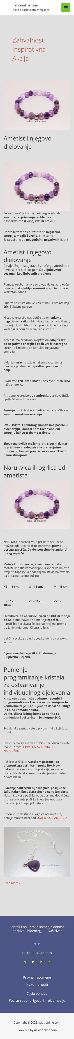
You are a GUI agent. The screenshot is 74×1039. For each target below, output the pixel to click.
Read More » (12, 883)
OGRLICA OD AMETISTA (52, 818)
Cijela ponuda (37, 993)
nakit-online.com (25, 5)
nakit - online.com (37, 952)
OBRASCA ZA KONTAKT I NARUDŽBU (29, 749)
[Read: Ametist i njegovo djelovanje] (37, 105)
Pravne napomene (37, 977)
